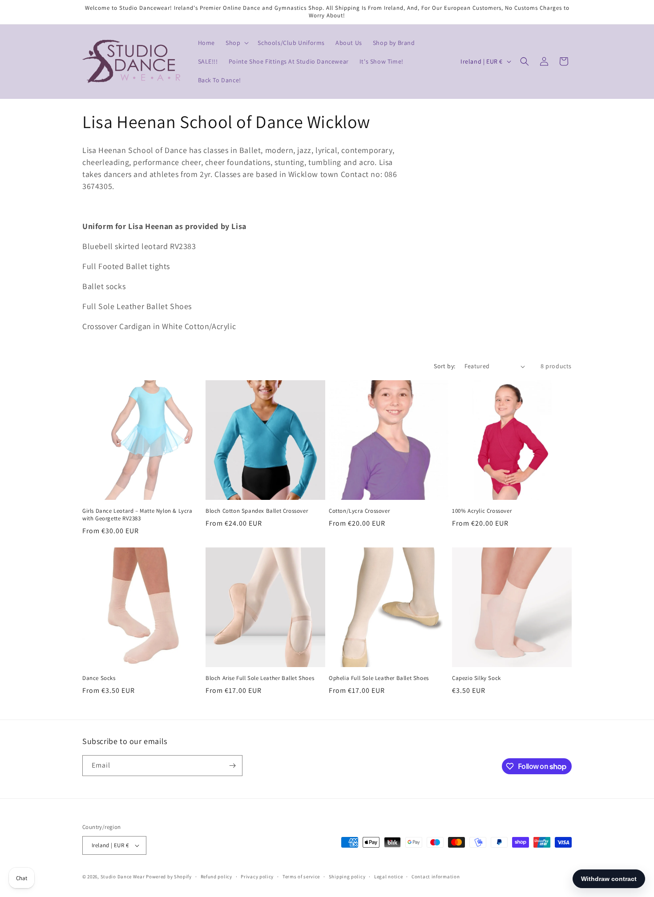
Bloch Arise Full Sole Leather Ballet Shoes (260, 678)
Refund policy (216, 876)
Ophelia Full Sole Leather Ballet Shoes (379, 678)
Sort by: (444, 366)
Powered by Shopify (169, 876)
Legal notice (388, 876)
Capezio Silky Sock (476, 678)
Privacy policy (257, 876)
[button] (236, 42)
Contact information (436, 876)
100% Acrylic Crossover (482, 511)
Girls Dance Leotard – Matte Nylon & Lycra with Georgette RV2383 (137, 514)
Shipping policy (347, 876)
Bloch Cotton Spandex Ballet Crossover (257, 511)
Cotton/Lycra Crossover (359, 511)
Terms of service (301, 876)
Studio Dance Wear (123, 876)
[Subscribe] (232, 765)
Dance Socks (99, 678)
